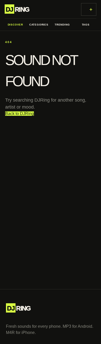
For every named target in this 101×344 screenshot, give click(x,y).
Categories (38, 24)
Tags (86, 24)
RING (17, 9)
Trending (62, 24)
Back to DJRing (19, 113)
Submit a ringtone (91, 9)
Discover (15, 24)
